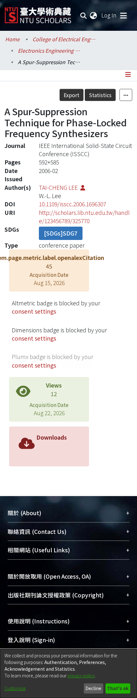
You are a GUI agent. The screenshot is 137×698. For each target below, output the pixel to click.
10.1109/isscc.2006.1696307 (72, 204)
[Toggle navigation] (123, 15)
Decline (93, 688)
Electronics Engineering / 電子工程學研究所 (50, 50)
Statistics (100, 95)
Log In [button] (109, 15)
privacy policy (81, 675)
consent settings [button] (34, 311)
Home (12, 39)
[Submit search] (84, 15)
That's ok (117, 688)
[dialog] (68, 673)
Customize (15, 688)
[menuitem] (93, 15)
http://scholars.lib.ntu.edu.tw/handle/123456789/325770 (84, 217)
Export (71, 95)
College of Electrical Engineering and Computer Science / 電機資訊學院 (64, 39)
